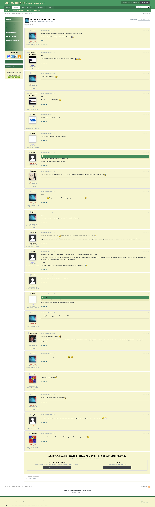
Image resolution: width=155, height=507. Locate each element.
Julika (33, 171)
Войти (117, 467)
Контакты (8, 503)
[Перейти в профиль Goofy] (32, 238)
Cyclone (33, 152)
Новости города (11, 28)
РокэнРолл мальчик (33, 53)
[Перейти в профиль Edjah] (32, 420)
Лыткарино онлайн (11, 32)
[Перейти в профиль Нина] (32, 139)
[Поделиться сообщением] (148, 30)
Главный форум (50, 21)
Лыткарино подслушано (13, 23)
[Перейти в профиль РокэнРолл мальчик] (32, 59)
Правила (29, 10)
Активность (37, 10)
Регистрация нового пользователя (57, 467)
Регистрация (145, 2)
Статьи (50, 7)
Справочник (40, 7)
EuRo (35, 21)
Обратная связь (87, 490)
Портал (8, 7)
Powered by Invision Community (77, 494)
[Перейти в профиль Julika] (32, 176)
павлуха (34, 374)
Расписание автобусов (13, 40)
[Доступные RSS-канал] (149, 487)
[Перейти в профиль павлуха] (32, 379)
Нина (34, 133)
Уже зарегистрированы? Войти (130, 2)
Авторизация (134, 19)
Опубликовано (48, 30)
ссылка (42, 40)
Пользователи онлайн (18, 10)
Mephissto (33, 333)
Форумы (7, 10)
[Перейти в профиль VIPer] (32, 120)
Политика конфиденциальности (72, 490)
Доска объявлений (27, 7)
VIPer (33, 114)
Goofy (33, 232)
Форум (16, 7)
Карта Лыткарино (11, 36)
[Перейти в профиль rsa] (32, 256)
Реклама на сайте (15, 503)
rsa (33, 251)
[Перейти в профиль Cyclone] (32, 158)
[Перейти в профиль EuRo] (27, 20)
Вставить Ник (44, 44)
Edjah (33, 415)
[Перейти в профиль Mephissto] (32, 338)
